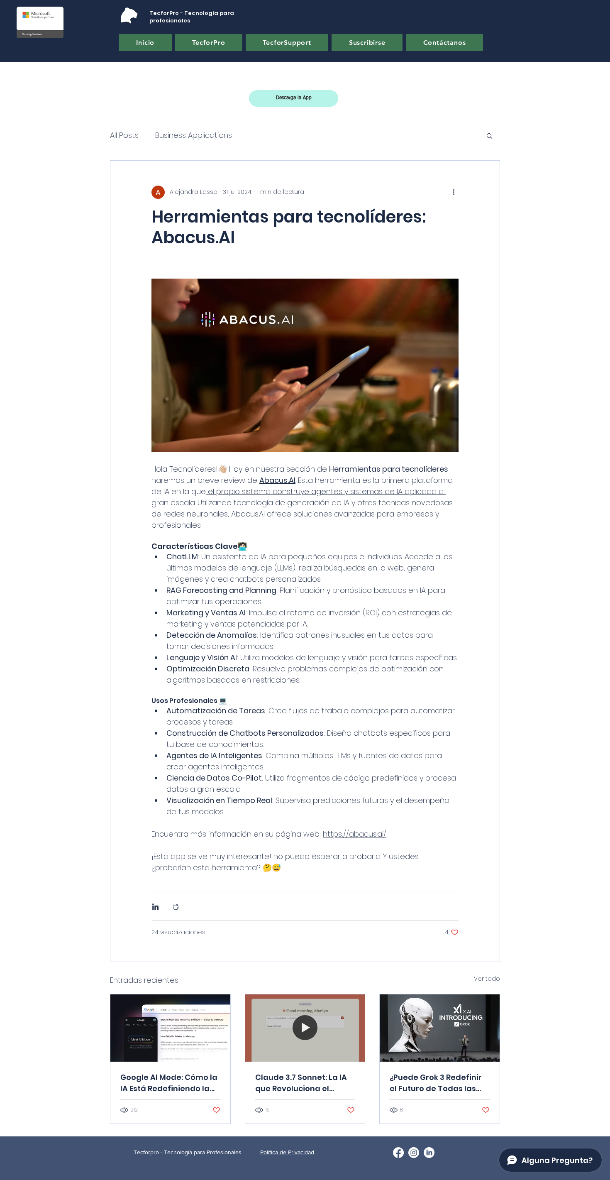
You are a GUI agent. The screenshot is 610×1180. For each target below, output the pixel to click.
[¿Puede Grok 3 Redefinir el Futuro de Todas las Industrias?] (440, 1028)
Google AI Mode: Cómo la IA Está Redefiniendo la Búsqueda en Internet (168, 1083)
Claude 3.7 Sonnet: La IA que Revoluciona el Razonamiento (301, 1083)
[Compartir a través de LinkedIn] (155, 907)
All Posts (124, 135)
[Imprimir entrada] (176, 907)
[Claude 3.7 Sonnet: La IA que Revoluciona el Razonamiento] (305, 1028)
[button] (496, 17)
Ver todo (487, 978)
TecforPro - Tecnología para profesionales (191, 16)
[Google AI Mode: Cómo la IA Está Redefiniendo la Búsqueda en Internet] (170, 1028)
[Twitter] (413, 1152)
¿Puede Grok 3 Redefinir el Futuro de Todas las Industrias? (436, 1083)
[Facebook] (398, 1152)
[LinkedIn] (429, 1152)
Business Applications (193, 135)
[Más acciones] (454, 192)
